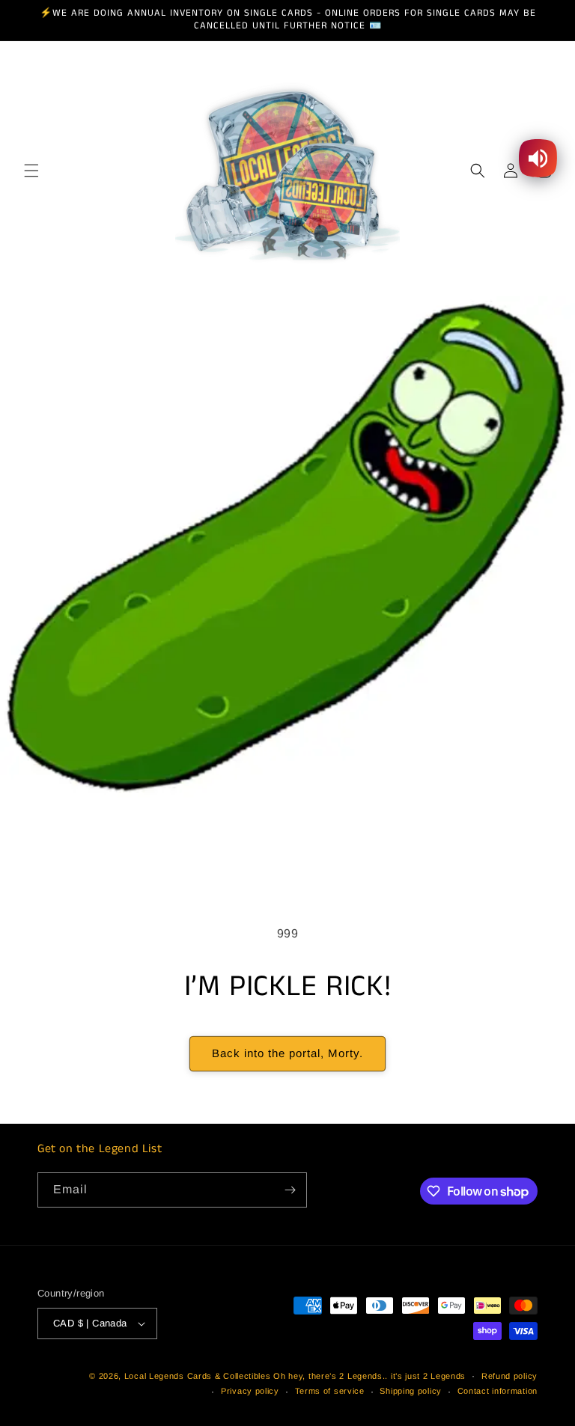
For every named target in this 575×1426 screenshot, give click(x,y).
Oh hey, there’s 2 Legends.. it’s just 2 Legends (369, 1375)
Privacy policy (250, 1390)
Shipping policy (411, 1390)
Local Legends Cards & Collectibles (197, 1375)
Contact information (497, 1390)
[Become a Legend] (289, 1190)
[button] (31, 170)
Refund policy (509, 1375)
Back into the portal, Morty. (287, 1053)
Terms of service (330, 1390)
